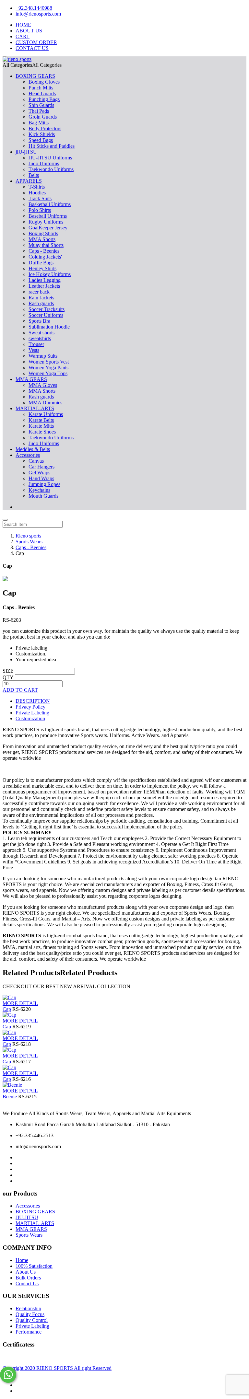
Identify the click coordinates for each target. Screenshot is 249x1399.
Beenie (10, 1096)
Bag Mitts (39, 122)
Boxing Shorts (43, 233)
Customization (30, 718)
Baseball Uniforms (48, 216)
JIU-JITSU (27, 1217)
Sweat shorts (41, 332)
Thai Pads (39, 111)
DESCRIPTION (33, 701)
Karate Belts (41, 420)
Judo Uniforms (44, 163)
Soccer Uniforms (46, 315)
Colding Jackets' (45, 257)
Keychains (39, 490)
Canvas (36, 461)
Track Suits (40, 198)
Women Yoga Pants (48, 367)
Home (22, 1260)
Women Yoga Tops (48, 373)
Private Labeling (32, 712)
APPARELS (29, 181)
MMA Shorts (42, 239)
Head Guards (42, 93)
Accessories (28, 455)
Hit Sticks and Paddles (52, 146)
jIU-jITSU (26, 152)
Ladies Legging (45, 280)
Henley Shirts (42, 268)
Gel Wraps (39, 472)
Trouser (36, 344)
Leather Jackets (44, 286)
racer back (39, 292)
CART (23, 36)
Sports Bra (39, 321)
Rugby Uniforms (46, 222)
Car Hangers (41, 466)
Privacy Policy (30, 707)
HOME (23, 25)
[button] (32, 65)
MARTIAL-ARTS (35, 408)
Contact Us (27, 1283)
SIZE (8, 671)
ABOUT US (29, 30)
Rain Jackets (41, 297)
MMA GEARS (31, 379)
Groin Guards (43, 117)
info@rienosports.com (38, 14)
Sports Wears (29, 1235)
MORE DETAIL (20, 1003)
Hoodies (37, 192)
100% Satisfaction (34, 1266)
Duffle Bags (41, 262)
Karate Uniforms (46, 414)
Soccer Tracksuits (47, 309)
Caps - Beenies (44, 251)
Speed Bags (41, 140)
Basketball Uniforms (50, 204)
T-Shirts (37, 187)
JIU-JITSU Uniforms (50, 157)
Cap (7, 1009)
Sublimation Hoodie (49, 327)
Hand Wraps (41, 478)
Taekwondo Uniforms (51, 169)
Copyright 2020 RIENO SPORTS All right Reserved (57, 1368)
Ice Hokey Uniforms (50, 274)
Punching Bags (44, 99)
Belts (34, 175)
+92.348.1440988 (34, 8)
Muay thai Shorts (46, 245)
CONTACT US (32, 48)
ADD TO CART (20, 690)
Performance (29, 1332)
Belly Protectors (45, 128)
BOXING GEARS (35, 76)
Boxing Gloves (44, 82)
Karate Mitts (41, 426)
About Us (26, 1272)
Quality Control (32, 1320)
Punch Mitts (41, 87)
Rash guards (41, 303)
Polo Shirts (40, 210)
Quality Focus (30, 1314)
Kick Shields (42, 134)
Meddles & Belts (33, 449)
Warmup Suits (43, 356)
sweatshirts (40, 338)
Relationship (28, 1308)
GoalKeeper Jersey (48, 227)
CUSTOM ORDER (36, 42)
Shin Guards (41, 105)
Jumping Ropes (44, 484)
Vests (34, 350)
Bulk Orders (28, 1277)
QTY (8, 677)
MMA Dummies (45, 402)
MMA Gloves (43, 385)
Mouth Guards (43, 496)
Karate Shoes (42, 431)
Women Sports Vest (49, 361)
